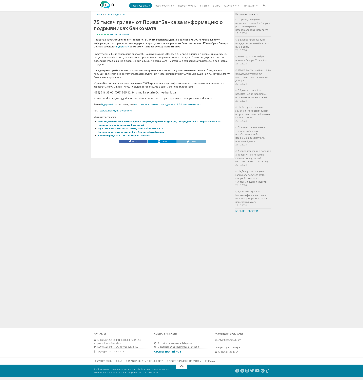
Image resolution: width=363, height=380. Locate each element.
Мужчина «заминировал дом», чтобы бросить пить (130, 128)
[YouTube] (257, 371)
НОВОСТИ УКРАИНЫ (187, 6)
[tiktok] (267, 371)
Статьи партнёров (167, 351)
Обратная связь (103, 361)
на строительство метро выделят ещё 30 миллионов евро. (168, 104)
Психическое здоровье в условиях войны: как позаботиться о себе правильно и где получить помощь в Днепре (250, 134)
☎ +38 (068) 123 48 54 (226, 351)
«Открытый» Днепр (119, 34)
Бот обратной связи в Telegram (174, 343)
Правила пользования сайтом (184, 361)
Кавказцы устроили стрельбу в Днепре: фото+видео (131, 132)
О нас (119, 361)
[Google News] (263, 371)
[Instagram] (247, 371)
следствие (126, 110)
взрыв (103, 110)
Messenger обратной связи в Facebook (178, 346)
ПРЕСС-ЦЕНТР (249, 6)
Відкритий (122, 46)
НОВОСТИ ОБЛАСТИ (163, 6)
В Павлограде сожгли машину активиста (124, 135)
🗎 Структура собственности (109, 351)
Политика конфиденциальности (144, 361)
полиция (113, 110)
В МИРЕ (216, 6)
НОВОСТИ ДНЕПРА (139, 6)
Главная (98, 14)
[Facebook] (237, 371)
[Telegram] (242, 371)
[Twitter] (252, 371)
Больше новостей (246, 211)
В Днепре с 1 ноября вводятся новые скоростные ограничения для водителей (251, 94)
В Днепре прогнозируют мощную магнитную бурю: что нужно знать (252, 43)
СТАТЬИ (203, 6)
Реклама (210, 361)
